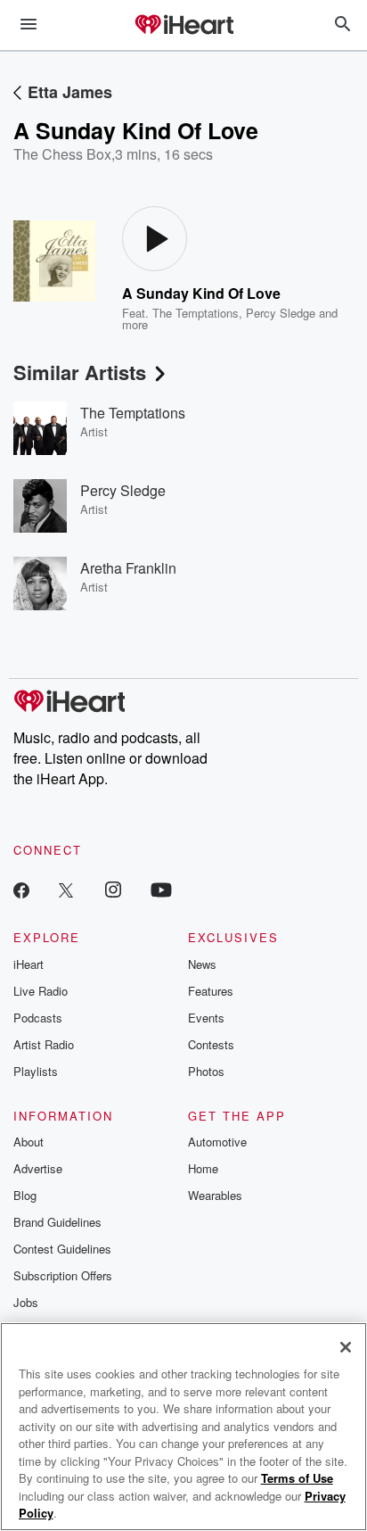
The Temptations (195, 312)
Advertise (37, 1168)
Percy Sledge (280, 312)
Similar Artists (79, 372)
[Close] (345, 1347)
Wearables (215, 1195)
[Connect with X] (66, 889)
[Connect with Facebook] (21, 889)
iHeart (28, 964)
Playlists (35, 1071)
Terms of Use (297, 1477)
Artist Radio (43, 1044)
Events (206, 1017)
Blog (25, 1195)
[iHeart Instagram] (113, 889)
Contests (211, 1044)
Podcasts (37, 1017)
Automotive (217, 1141)
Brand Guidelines (57, 1221)
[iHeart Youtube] (161, 889)
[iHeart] (183, 26)
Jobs (25, 1302)
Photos (206, 1071)
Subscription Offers (62, 1275)
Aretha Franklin (128, 568)
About (28, 1141)
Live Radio (40, 990)
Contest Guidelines (62, 1248)
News (202, 964)
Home (203, 1168)
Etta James (70, 91)
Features (210, 990)
